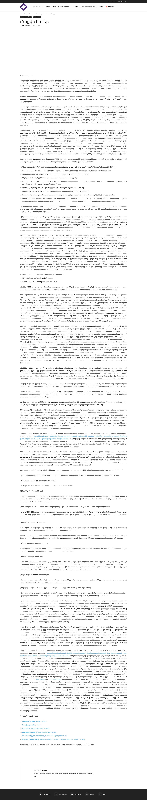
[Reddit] (122, 1)
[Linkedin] (118, 1)
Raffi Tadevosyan (26, 25)
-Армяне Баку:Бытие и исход (39, 732)
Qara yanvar (40, 679)
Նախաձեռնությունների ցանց (85, 7)
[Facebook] (112, 1)
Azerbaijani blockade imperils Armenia (35, 728)
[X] (31, 758)
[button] (109, 1)
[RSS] (125, 1)
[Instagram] (115, 1)
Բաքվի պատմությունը (31, 725)
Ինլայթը (36, 7)
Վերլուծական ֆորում (61, 7)
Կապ (101, 7)
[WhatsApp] (45, 758)
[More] (96, 30)
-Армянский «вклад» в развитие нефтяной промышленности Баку (53, 739)
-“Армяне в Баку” (34, 721)
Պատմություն (40, 14)
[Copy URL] (36, 758)
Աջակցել (46, 7)
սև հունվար (55, 679)
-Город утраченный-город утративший (44, 736)
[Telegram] (40, 758)
